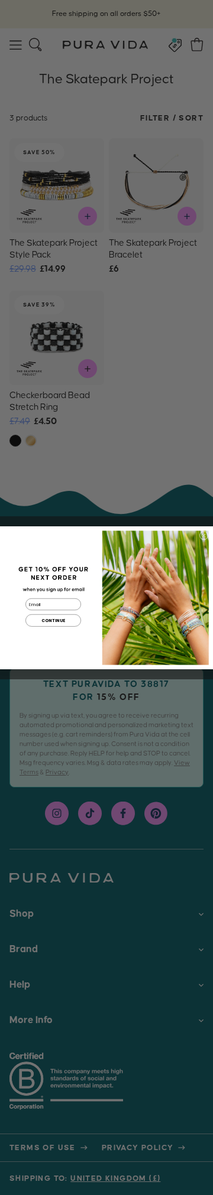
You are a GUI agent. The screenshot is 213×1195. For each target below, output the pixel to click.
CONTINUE (53, 620)
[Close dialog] (204, 535)
